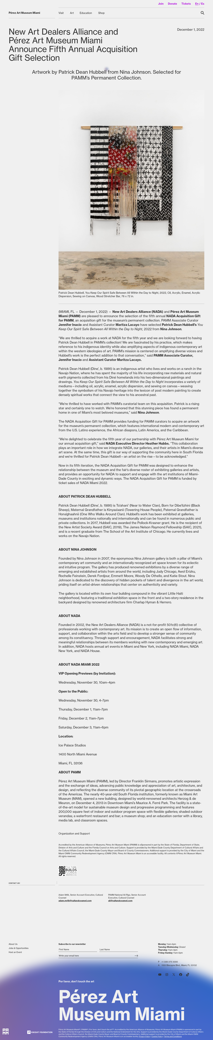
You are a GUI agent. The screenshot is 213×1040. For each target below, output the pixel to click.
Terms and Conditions (173, 1036)
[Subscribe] (136, 956)
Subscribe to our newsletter (72, 944)
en (197, 3)
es (202, 3)
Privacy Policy (144, 1036)
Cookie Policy (157, 1036)
